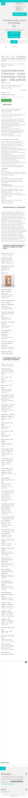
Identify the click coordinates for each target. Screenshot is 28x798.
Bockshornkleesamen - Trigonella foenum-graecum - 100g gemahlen (7, 559)
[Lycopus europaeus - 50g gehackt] (8, 419)
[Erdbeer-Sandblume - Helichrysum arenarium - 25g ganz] (8, 473)
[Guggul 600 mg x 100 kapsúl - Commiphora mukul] (8, 262)
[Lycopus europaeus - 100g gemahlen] (8, 436)
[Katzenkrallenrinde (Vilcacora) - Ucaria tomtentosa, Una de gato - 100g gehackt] (8, 512)
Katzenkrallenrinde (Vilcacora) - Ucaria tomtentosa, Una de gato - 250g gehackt (8, 505)
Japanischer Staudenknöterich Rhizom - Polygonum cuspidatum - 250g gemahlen (8, 302)
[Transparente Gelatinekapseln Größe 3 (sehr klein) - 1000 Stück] (8, 307)
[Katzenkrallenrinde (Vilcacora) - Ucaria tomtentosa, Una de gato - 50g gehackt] (8, 486)
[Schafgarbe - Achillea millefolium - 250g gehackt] (8, 607)
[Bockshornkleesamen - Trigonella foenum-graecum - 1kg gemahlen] (8, 565)
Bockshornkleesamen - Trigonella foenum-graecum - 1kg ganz (7, 594)
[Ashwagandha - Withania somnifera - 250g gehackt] (8, 254)
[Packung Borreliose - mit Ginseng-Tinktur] (8, 327)
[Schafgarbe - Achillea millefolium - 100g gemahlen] (8, 615)
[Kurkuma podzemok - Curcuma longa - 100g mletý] (8, 640)
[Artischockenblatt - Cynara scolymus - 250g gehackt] (8, 454)
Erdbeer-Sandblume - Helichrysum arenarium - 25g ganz (7, 479)
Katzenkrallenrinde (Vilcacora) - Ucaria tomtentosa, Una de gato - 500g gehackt (8, 531)
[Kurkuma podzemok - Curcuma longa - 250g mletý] (8, 649)
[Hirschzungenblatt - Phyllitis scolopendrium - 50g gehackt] (8, 390)
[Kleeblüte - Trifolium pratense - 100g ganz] (8, 536)
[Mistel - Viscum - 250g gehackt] (8, 382)
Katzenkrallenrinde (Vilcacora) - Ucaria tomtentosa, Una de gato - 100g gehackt (8, 518)
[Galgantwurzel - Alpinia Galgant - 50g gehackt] (8, 281)
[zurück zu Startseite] (2, 57)
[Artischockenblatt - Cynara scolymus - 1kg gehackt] (8, 464)
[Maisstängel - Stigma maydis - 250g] (8, 632)
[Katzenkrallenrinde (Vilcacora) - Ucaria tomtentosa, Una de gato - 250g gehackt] (8, 499)
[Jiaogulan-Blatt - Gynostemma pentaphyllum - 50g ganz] (8, 400)
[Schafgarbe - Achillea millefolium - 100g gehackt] (8, 599)
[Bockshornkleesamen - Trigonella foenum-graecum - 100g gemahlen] (8, 553)
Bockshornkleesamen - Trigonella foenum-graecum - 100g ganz (7, 582)
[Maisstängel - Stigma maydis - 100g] (8, 624)
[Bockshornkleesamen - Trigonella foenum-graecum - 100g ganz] (8, 576)
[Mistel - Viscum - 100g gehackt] (8, 373)
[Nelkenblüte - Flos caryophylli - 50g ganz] (8, 318)
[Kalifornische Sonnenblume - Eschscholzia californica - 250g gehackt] (8, 336)
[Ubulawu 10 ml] (8, 270)
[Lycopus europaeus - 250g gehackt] (8, 427)
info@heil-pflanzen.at (9, 784)
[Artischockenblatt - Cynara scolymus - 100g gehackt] (8, 444)
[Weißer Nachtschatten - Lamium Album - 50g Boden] (8, 365)
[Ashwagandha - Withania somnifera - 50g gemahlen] (8, 348)
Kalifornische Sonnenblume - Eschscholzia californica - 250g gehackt (7, 343)
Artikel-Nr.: (3, 82)
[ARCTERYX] (14, 49)
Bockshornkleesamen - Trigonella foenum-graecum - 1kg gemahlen (7, 571)
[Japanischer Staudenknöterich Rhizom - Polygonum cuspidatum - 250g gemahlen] (8, 295)
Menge (2, 97)
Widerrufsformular (5, 791)
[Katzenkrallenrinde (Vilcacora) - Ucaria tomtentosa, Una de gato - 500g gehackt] (8, 524)
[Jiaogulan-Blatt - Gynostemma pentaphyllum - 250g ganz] (8, 410)
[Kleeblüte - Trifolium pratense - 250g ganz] (8, 544)
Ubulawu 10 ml (4, 273)
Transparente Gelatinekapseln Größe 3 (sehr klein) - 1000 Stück (8, 314)
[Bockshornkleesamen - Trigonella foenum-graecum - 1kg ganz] (8, 588)
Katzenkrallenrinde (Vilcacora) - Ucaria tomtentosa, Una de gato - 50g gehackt (8, 492)
